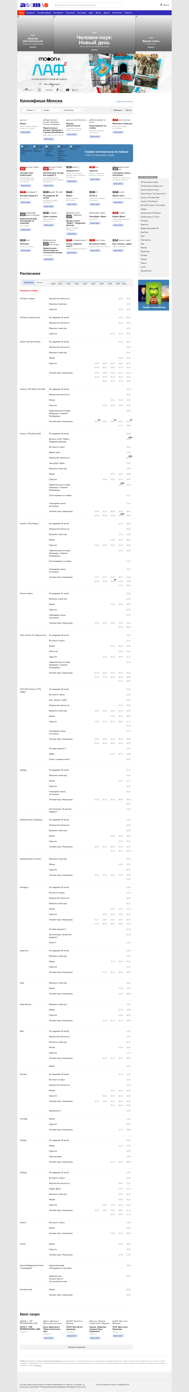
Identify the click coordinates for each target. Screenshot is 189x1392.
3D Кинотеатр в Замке (149, 182)
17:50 (120, 405)
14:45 (113, 421)
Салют (143, 267)
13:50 (104, 739)
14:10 (128, 328)
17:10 (128, 495)
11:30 (128, 304)
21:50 (128, 405)
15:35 (112, 875)
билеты (33, 47)
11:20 (97, 920)
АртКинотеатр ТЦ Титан (150, 217)
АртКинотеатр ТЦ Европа (151, 213)
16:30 (96, 377)
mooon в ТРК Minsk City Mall (32, 389)
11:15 (121, 1074)
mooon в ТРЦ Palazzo (149, 201)
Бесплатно (117, 13)
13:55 (128, 534)
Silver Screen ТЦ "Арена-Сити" (33, 635)
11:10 (128, 929)
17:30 (128, 561)
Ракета (143, 263)
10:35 (120, 864)
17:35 (128, 689)
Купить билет (25, 132)
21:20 (120, 367)
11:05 (121, 309)
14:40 (128, 434)
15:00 (104, 363)
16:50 (128, 400)
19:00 (128, 411)
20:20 (120, 627)
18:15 (120, 323)
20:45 (128, 299)
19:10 (104, 367)
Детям (98, 13)
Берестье (144, 224)
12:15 (128, 731)
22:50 (128, 695)
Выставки (82, 13)
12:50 (96, 363)
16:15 (128, 781)
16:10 (120, 524)
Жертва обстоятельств (33, 40)
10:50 (128, 1111)
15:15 (104, 800)
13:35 (104, 1096)
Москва (144, 248)
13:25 (104, 972)
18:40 (120, 377)
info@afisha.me (123, 1385)
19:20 (128, 377)
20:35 (128, 759)
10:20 (120, 1146)
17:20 (120, 623)
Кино (21, 13)
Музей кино (145, 251)
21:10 (112, 381)
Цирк (91, 13)
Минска (54, 100)
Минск (166, 5)
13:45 (112, 373)
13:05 (112, 1090)
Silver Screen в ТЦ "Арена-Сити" (153, 194)
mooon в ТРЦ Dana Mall (150, 198)
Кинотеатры (29, 282)
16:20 (120, 299)
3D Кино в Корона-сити (30, 317)
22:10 (128, 381)
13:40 (104, 1205)
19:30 (128, 485)
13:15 (128, 593)
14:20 (128, 309)
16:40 (128, 389)
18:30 (96, 367)
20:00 (128, 334)
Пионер (143, 259)
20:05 (128, 870)
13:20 (128, 353)
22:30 (128, 447)
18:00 (104, 377)
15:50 (128, 373)
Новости (128, 13)
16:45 (120, 711)
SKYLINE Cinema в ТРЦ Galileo (153, 205)
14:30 (112, 577)
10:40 (96, 875)
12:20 (104, 511)
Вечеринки (58, 13)
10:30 (128, 983)
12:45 (112, 604)
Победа (23, 1172)
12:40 (96, 545)
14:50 (104, 479)
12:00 (112, 334)
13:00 (104, 373)
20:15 (128, 841)
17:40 (128, 623)
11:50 (113, 400)
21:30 (120, 381)
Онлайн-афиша (44, 13)
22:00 (128, 426)
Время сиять (151, 41)
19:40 (128, 754)
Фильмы (39, 282)
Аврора (143, 209)
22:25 (128, 726)
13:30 (120, 342)
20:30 (128, 627)
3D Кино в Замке (27, 298)
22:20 (128, 342)
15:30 (120, 511)
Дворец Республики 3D (150, 228)
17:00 (128, 463)
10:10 (96, 847)
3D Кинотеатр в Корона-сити (152, 186)
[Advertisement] (153, 138)
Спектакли (70, 13)
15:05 (128, 864)
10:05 (112, 836)
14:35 (104, 711)
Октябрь (144, 255)
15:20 (112, 363)
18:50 (128, 347)
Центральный (146, 271)
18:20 (128, 318)
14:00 (120, 358)
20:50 (128, 323)
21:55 (128, 1189)
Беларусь (144, 221)
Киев (143, 236)
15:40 (120, 920)
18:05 (128, 604)
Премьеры (118, 110)
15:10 (120, 334)
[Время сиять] (154, 33)
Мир (142, 244)
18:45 (120, 1205)
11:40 (97, 421)
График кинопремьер (124, 102)
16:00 (120, 363)
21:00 (112, 367)
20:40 (104, 516)
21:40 (128, 367)
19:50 (128, 529)
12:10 (128, 503)
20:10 (128, 610)
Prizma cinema (26, 593)
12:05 (120, 318)
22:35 (128, 700)
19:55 (128, 898)
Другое (107, 13)
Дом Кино (144, 232)
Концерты (30, 13)
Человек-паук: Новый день (94, 40)
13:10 (104, 405)
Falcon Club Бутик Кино (150, 190)
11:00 (128, 599)
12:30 (96, 373)
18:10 (128, 363)
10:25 (128, 831)
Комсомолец (146, 240)
